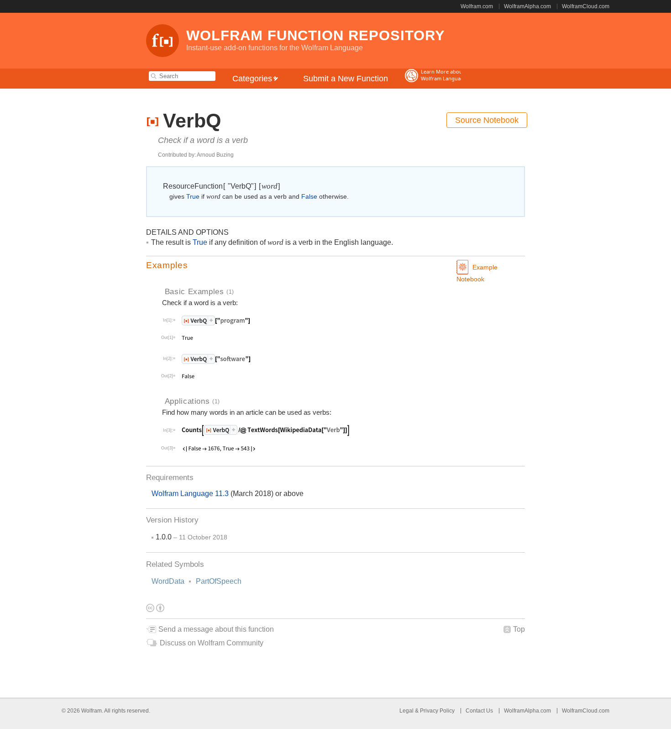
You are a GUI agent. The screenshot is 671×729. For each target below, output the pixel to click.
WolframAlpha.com (527, 6)
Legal (407, 711)
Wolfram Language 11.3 (191, 493)
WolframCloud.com (585, 6)
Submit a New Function (345, 78)
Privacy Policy (437, 711)
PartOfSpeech (218, 581)
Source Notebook (487, 120)
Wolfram (91, 711)
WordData (168, 581)
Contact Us (479, 711)
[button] (335, 265)
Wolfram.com (477, 6)
